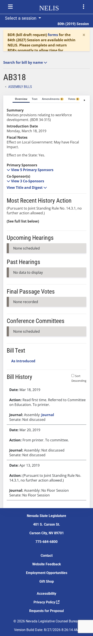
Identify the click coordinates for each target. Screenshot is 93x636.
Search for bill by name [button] (23, 62)
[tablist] (46, 301)
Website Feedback (46, 564)
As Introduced (23, 361)
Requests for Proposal (46, 611)
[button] (30, 169)
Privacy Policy (45, 602)
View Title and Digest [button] (25, 187)
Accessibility (46, 593)
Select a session (21, 18)
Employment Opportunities (46, 573)
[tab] (21, 99)
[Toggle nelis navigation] (10, 6)
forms (53, 34)
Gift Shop (46, 581)
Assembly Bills (20, 87)
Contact (47, 555)
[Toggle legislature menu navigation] (83, 6)
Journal (47, 414)
